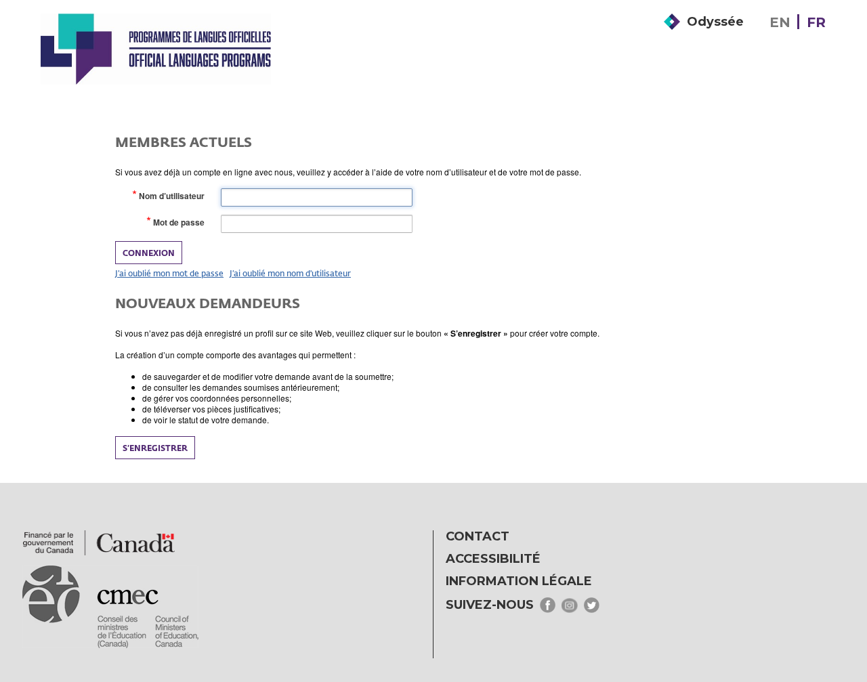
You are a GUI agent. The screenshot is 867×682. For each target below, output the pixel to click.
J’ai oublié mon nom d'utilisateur (290, 273)
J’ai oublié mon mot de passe (169, 273)
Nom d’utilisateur (174, 196)
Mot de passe (181, 222)
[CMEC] (156, 49)
